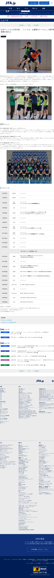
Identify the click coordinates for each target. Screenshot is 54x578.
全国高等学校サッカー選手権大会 (45, 394)
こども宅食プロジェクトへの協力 (44, 481)
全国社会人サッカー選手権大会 (24, 401)
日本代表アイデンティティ (4, 421)
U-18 (35, 13)
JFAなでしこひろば (3, 449)
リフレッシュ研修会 (22, 464)
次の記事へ (36, 25)
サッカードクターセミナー (23, 486)
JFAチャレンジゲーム (4, 450)
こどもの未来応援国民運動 (43, 475)
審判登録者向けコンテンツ (23, 452)
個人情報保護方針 (31, 559)
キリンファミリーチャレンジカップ (6, 452)
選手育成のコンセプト (43, 446)
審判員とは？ (21, 447)
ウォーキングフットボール (4, 453)
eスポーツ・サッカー (3, 419)
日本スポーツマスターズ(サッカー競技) (25, 405)
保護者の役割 (21, 508)
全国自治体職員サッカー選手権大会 (25, 402)
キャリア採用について (47, 563)
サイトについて (7, 559)
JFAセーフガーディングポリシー (24, 501)
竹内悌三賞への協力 (42, 474)
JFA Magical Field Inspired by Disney (6, 448)
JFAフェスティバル (3, 460)
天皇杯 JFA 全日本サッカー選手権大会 (25, 393)
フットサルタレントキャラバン (44, 455)
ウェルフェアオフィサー (23, 515)
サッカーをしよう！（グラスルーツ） (6, 445)
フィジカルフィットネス (23, 475)
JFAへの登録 (33, 3)
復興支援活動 (41, 480)
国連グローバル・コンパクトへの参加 (45, 483)
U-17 (38, 13)
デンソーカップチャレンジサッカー (25, 409)
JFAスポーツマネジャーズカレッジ (45, 476)
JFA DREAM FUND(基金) (23, 527)
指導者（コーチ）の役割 (23, 458)
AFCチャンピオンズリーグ (23, 394)
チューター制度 (21, 473)
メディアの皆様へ (37, 563)
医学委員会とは (21, 495)
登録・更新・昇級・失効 (23, 470)
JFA (40, 442)
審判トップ (20, 445)
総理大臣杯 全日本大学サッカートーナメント (26, 407)
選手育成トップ (41, 445)
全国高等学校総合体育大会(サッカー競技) (46, 396)
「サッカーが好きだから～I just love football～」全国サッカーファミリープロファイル (8, 462)
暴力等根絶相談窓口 (22, 523)
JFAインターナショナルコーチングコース (26, 479)
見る (18, 8)
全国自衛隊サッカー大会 (23, 403)
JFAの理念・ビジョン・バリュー (40, 549)
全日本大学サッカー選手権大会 (24, 406)
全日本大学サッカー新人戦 (23, 408)
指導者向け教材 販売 (22, 468)
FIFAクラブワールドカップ (23, 418)
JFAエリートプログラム (43, 449)
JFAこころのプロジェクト (43, 472)
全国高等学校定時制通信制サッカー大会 (46, 397)
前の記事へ (21, 25)
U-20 (29, 13)
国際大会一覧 (21, 390)
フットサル (50, 13)
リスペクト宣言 (21, 499)
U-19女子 (26, 16)
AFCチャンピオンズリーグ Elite (24, 395)
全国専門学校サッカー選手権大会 (24, 416)
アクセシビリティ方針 (16, 559)
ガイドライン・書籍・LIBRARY (24, 496)
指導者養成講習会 (22, 463)
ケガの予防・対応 (22, 492)
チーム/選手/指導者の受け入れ (44, 492)
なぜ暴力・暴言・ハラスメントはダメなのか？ (27, 506)
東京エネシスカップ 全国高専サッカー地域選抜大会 (28, 415)
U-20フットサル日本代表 (7, 320)
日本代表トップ (2, 388)
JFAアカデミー (41, 459)
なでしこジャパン (14, 16)
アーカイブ (29, 563)
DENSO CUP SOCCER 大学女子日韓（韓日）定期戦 (28, 413)
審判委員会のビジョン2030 (23, 446)
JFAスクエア (2, 454)
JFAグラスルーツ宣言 (4, 446)
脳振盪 (20, 483)
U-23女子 (20, 16)
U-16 (41, 13)
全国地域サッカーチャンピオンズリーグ (25, 399)
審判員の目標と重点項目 (23, 455)
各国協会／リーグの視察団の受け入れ (45, 493)
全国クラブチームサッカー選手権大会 (25, 400)
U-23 (1, 393)
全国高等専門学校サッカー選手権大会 (25, 414)
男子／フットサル (3, 410)
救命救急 (20, 485)
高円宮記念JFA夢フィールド (44, 461)
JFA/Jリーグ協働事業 (42, 462)
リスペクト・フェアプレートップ (24, 498)
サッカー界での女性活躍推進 (44, 469)
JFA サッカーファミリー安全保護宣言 (25, 500)
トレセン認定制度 (42, 447)
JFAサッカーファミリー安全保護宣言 (45, 470)
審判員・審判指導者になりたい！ (24, 448)
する (26, 8)
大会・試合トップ (22, 388)
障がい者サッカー (3, 459)
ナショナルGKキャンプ (43, 451)
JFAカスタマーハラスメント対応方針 (40, 560)
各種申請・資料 (21, 471)
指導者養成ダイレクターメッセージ (25, 460)
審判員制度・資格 (22, 449)
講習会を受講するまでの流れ (24, 462)
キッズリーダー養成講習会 (4, 456)
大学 (47, 13)
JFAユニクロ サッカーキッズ (5, 447)
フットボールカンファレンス (24, 465)
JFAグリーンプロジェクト (43, 467)
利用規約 (24, 559)
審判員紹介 (20, 451)
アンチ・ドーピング (22, 489)
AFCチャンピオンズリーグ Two (24, 396)
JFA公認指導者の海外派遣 (23, 477)
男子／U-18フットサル (4, 412)
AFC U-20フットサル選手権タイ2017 (9, 322)
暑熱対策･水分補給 (22, 484)
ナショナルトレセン (42, 448)
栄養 (19, 491)
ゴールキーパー (21, 474)
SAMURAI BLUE (14, 13)
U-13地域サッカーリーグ (43, 406)
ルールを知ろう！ (3, 467)
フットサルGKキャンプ (43, 454)
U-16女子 (35, 16)
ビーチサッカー (2, 416)
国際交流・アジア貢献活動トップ (44, 486)
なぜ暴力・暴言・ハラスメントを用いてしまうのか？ (28, 505)
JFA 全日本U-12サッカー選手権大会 (45, 412)
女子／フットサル (3, 413)
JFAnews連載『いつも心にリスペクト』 (26, 510)
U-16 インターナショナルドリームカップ (46, 400)
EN (52, 3)
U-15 (44, 13)
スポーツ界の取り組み (22, 513)
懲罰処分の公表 (21, 524)
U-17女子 (32, 16)
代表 (10, 8)
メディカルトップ (22, 482)
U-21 (1, 394)
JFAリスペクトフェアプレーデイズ (25, 514)
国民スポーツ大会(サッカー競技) (24, 397)
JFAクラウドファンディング (23, 526)
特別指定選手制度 (42, 457)
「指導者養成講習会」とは (23, 461)
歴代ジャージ (2, 422)
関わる (35, 8)
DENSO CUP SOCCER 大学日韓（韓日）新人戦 (27, 412)
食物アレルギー (21, 490)
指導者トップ (21, 457)
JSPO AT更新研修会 (22, 488)
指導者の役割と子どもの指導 (24, 507)
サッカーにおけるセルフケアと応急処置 (25, 493)
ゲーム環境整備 (41, 458)
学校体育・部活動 (3, 458)
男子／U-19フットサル (4, 411)
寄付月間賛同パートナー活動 (44, 484)
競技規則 (20, 453)
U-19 (32, 13)
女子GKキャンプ (42, 452)
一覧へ (29, 25)
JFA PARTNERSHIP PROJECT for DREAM (26, 529)
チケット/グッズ (44, 3)
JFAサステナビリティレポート (44, 482)
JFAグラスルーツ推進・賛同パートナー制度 (7, 464)
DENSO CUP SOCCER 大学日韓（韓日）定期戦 (27, 410)
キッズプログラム (3, 455)
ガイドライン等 (21, 480)
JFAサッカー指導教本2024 (23, 467)
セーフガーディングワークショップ (25, 519)
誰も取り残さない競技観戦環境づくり (45, 468)
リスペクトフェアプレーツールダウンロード (26, 521)
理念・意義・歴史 (22, 469)
